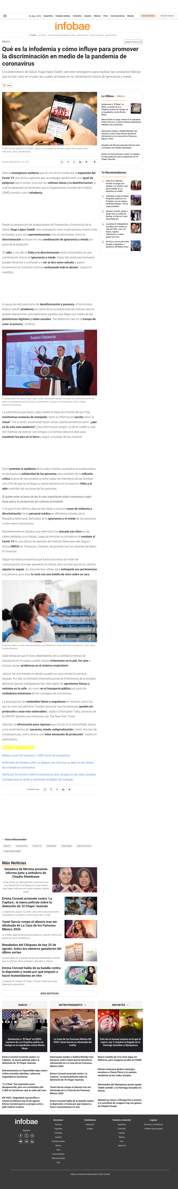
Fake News (67, 846)
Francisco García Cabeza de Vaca (61, 35)
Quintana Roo (111, 35)
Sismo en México (97, 35)
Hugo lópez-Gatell (12, 851)
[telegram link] (26, 1141)
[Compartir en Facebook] (68, 161)
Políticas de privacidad (153, 1129)
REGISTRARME (148, 16)
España (87, 16)
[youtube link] (21, 1141)
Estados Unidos (63, 16)
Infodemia (51, 846)
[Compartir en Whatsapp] (62, 161)
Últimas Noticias (58, 1158)
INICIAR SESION (167, 16)
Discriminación (84, 846)
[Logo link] (72, 25)
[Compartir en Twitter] (74, 161)
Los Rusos (42, 35)
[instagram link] (32, 1136)
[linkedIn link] (32, 1141)
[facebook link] (21, 1136)
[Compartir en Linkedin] (80, 161)
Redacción (90, 1124)
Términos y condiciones (153, 1124)
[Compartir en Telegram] (86, 161)
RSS (58, 1162)
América (58, 1124)
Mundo (130, 16)
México (97, 16)
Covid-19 (37, 846)
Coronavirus (21, 846)
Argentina (48, 16)
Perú (105, 16)
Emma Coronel (83, 35)
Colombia (77, 16)
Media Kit (122, 1146)
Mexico (7, 846)
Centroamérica (118, 16)
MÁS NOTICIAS (50, 993)
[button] (5, 16)
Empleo (90, 1129)
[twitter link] (26, 1136)
